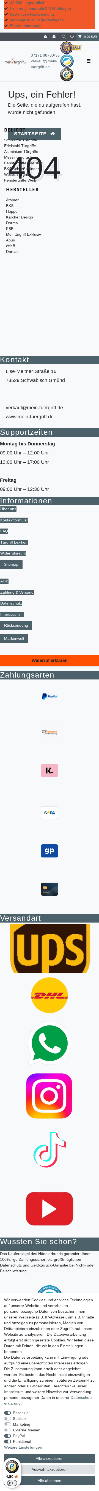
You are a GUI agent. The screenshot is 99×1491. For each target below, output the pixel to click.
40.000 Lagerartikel (27, 3)
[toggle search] (64, 37)
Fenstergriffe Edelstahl (23, 163)
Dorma (12, 223)
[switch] (12, 1483)
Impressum (10, 614)
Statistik (19, 1418)
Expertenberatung (26, 26)
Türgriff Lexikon (14, 542)
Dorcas (12, 251)
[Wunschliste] (72, 37)
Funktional (22, 1441)
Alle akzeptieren (50, 1458)
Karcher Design (19, 217)
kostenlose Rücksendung (32, 14)
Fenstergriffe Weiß (20, 180)
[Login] (46, 37)
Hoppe (12, 211)
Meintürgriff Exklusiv (23, 234)
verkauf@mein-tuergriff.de (34, 407)
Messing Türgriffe (19, 157)
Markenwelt (14, 638)
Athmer (12, 200)
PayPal (19, 1436)
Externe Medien (26, 1430)
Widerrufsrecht (13, 553)
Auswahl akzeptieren (50, 1469)
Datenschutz (11, 603)
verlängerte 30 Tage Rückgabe (37, 20)
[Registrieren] (55, 37)
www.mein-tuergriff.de (30, 416)
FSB (9, 228)
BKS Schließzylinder (21, 169)
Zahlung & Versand (17, 592)
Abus (10, 240)
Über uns (8, 509)
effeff (10, 246)
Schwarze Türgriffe (20, 140)
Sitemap (11, 564)
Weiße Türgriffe (17, 174)
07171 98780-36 (45, 55)
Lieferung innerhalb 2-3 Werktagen (40, 8)
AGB (4, 581)
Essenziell (21, 1413)
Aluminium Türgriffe (21, 151)
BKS (9, 205)
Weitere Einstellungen (23, 1447)
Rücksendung (16, 625)
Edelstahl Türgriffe (20, 146)
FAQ (4, 531)
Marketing (21, 1424)
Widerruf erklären (50, 660)
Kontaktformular (14, 520)
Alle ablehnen (49, 1480)
